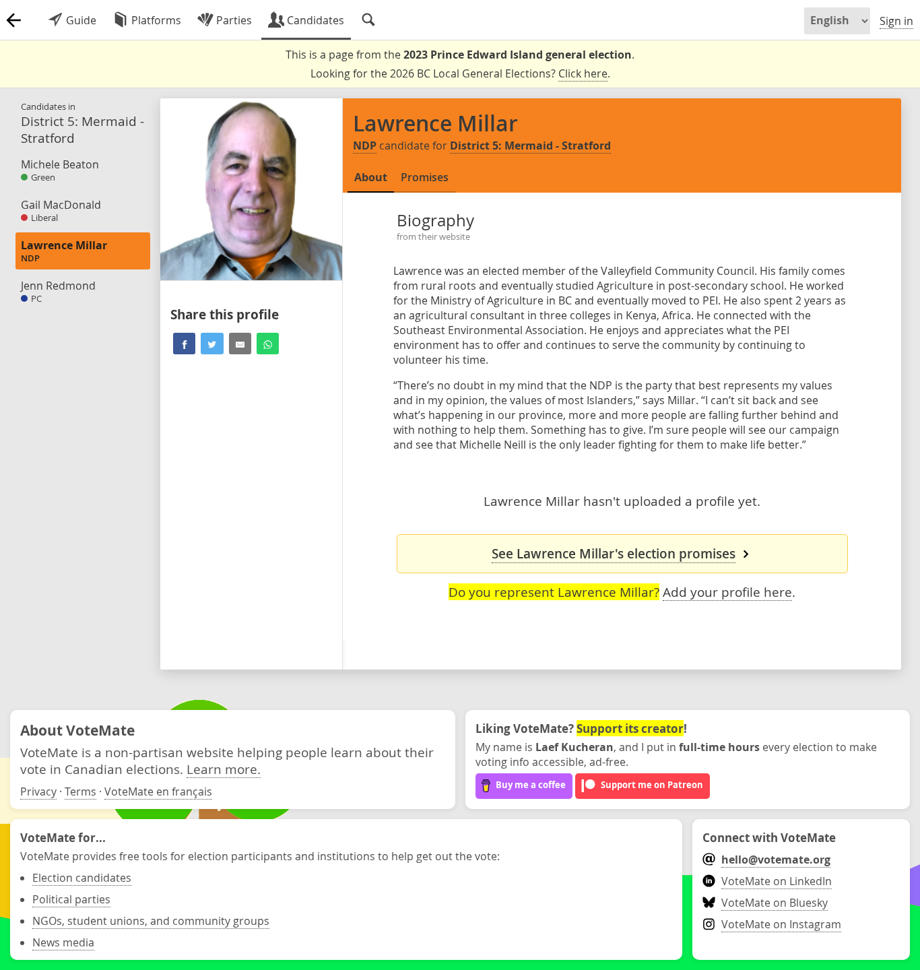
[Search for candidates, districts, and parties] (368, 20)
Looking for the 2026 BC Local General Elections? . (460, 73)
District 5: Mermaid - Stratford (530, 145)
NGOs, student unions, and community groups (150, 920)
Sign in (896, 20)
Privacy (38, 791)
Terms (80, 791)
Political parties (71, 899)
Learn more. (224, 769)
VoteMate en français (158, 791)
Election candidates (81, 877)
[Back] (13, 20)
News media (63, 942)
